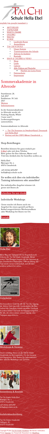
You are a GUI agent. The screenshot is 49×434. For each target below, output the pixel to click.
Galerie (17, 66)
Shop (16, 61)
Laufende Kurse (21, 42)
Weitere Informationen (7, 104)
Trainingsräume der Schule (26, 51)
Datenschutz (19, 73)
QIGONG (11, 34)
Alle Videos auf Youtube (25, 68)
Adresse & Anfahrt (22, 54)
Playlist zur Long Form (31, 70)
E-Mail (4, 151)
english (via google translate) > (14, 23)
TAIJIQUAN (12, 30)
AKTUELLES (12, 27)
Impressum (19, 75)
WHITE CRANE (14, 32)
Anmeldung (19, 44)
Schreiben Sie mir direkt (13, 193)
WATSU (10, 37)
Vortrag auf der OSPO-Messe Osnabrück (24, 135)
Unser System (20, 49)
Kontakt (17, 56)
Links (16, 63)
